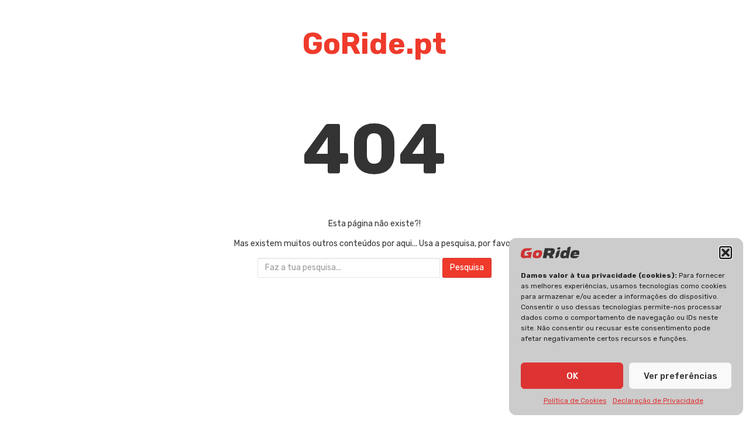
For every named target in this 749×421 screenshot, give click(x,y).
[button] (725, 252)
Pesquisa (467, 267)
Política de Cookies (575, 400)
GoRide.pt (374, 43)
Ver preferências (680, 376)
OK (572, 376)
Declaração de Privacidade (658, 400)
